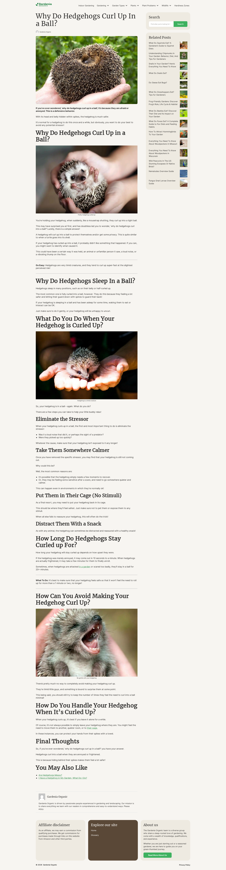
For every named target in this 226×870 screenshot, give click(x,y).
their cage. (92, 728)
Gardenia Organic (45, 32)
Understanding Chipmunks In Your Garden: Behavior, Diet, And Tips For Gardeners (163, 56)
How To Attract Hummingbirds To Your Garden (162, 133)
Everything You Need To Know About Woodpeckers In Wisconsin (162, 153)
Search (180, 24)
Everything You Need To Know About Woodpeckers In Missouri (163, 142)
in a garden (84, 566)
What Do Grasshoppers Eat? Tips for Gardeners (161, 93)
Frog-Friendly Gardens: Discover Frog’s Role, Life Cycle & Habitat (163, 102)
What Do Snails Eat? (158, 73)
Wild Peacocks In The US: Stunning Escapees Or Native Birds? (162, 164)
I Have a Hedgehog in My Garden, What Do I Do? (63, 778)
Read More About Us (157, 855)
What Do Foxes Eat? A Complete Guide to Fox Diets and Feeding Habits (163, 124)
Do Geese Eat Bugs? (158, 82)
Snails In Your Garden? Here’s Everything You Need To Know (162, 65)
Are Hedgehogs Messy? (50, 775)
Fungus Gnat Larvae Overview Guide (162, 182)
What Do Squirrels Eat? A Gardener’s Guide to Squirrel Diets (161, 46)
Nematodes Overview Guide (161, 171)
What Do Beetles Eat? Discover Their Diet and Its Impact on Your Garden (163, 114)
